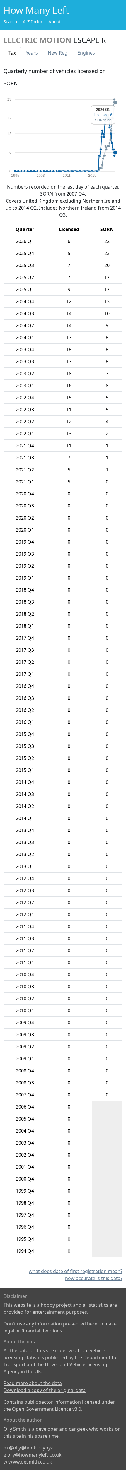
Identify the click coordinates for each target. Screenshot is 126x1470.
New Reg (57, 53)
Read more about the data (33, 1383)
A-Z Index (32, 21)
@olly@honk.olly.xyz (31, 1447)
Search (10, 21)
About (54, 21)
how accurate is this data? (93, 1278)
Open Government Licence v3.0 (46, 1409)
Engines (86, 53)
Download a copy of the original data (45, 1390)
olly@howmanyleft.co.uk (34, 1455)
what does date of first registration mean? (75, 1271)
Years (32, 53)
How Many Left (36, 10)
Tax (12, 53)
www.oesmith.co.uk (30, 1462)
